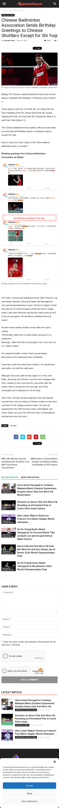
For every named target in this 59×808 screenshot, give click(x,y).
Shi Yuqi (13, 426)
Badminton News (8, 15)
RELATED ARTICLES (9, 477)
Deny (29, 793)
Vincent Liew (9, 40)
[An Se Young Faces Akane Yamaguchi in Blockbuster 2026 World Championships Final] (8, 566)
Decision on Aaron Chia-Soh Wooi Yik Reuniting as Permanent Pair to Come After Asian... (35, 718)
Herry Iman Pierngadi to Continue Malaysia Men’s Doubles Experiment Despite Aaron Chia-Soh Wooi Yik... (34, 703)
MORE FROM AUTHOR (30, 477)
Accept (29, 785)
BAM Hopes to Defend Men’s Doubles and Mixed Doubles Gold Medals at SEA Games (44, 461)
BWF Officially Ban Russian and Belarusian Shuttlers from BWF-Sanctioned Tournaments (15, 463)
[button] (54, 761)
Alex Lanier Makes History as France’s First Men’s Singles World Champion (35, 519)
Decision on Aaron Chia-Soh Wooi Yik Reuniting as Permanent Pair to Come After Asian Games (37, 505)
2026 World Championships (8, 491)
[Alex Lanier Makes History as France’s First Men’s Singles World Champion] (8, 519)
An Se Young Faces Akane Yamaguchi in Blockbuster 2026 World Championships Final (34, 566)
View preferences (29, 801)
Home (3, 10)
